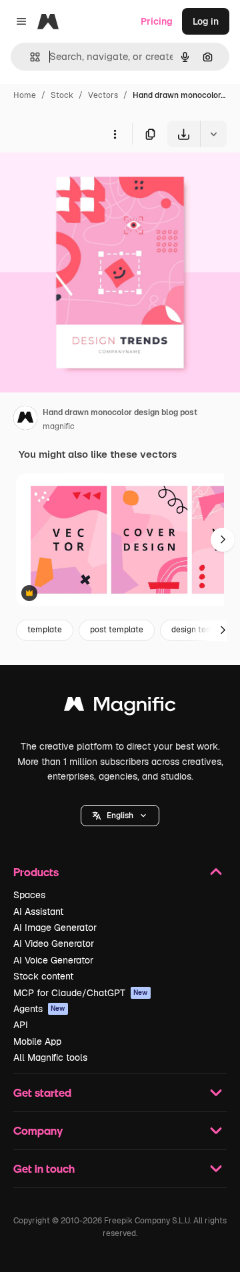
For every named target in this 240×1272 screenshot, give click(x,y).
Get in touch (44, 1168)
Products (36, 872)
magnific (59, 426)
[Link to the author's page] (25, 420)
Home (24, 95)
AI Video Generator (53, 944)
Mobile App (37, 1041)
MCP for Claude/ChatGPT (80, 993)
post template (116, 629)
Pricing (157, 21)
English (120, 815)
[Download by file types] (213, 134)
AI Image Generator (55, 928)
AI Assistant (38, 912)
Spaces (29, 895)
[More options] (114, 134)
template (44, 629)
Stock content (43, 976)
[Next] (223, 539)
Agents (39, 1009)
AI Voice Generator (53, 960)
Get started (42, 1092)
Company (38, 1130)
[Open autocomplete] (29, 57)
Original (85, 178)
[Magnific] (120, 707)
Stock (62, 95)
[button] (120, 815)
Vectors (103, 95)
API (20, 1025)
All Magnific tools (50, 1057)
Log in (206, 21)
